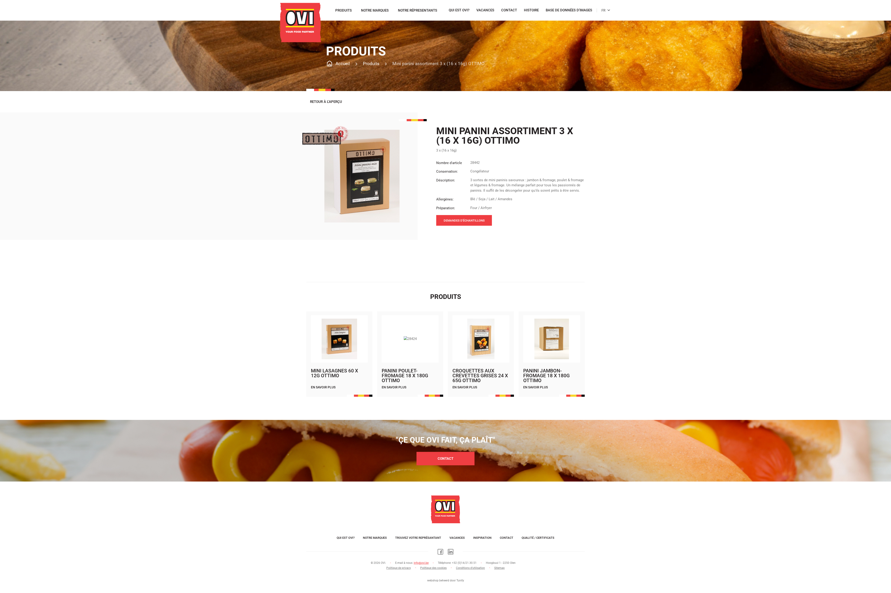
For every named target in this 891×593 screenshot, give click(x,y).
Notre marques (375, 10)
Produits (343, 10)
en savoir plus (323, 387)
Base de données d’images (569, 10)
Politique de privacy (398, 568)
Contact (509, 10)
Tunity (460, 580)
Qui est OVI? (459, 10)
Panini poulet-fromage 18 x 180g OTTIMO (405, 375)
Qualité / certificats (538, 537)
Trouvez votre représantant (418, 537)
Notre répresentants (417, 10)
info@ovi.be (421, 562)
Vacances (485, 10)
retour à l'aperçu (326, 102)
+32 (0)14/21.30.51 (464, 562)
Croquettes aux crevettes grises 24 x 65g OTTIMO (480, 375)
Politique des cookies (433, 568)
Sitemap (499, 568)
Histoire (531, 10)
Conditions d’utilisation (470, 568)
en (602, 8)
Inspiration (482, 537)
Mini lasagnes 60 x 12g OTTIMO (334, 373)
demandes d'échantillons (464, 220)
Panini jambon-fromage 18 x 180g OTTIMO (546, 375)
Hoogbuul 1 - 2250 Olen (501, 562)
